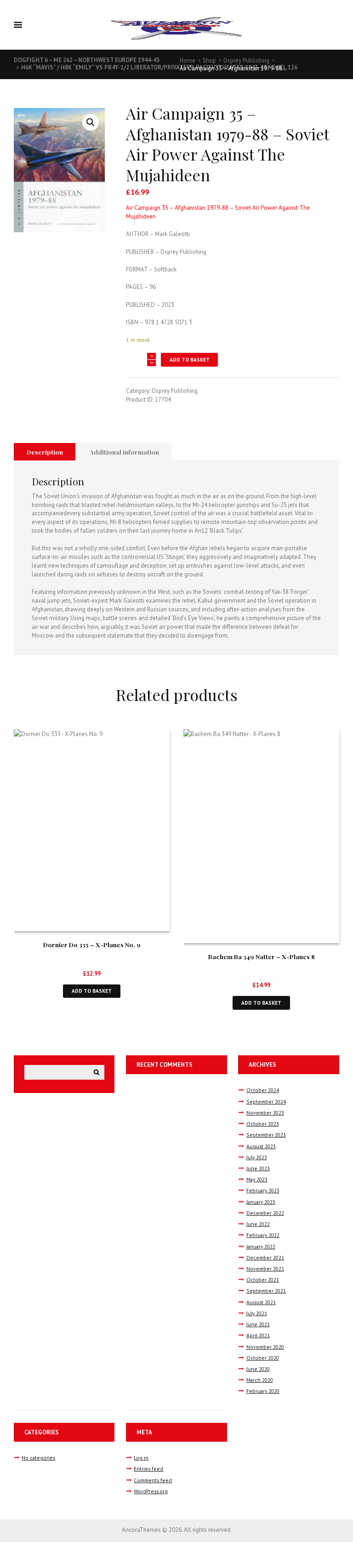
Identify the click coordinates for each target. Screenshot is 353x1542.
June (258, 1168)
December (265, 1212)
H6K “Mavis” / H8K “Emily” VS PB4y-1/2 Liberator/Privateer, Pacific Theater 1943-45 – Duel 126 (159, 67)
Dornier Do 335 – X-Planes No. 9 (92, 944)
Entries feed (148, 1468)
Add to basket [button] (92, 990)
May (257, 1179)
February (262, 1190)
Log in (141, 1457)
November (265, 1112)
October (262, 1090)
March (259, 1379)
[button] (90, 122)
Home (187, 60)
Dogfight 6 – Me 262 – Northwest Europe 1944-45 (86, 60)
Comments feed (153, 1480)
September (266, 1101)
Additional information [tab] (124, 452)
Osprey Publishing (246, 60)
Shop (209, 60)
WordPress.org (151, 1491)
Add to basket (190, 359)
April (258, 1335)
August (261, 1146)
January (260, 1201)
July (256, 1157)
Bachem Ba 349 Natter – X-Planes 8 (261, 956)
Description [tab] (45, 452)
